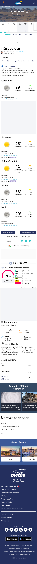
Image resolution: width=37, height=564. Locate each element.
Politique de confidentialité (12, 551)
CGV (22, 546)
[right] (35, 27)
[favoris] (27, 11)
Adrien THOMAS (19, 52)
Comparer (28, 35)
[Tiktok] (30, 530)
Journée (8, 35)
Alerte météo (6, 496)
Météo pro (5, 521)
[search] (34, 2)
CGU (17, 546)
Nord (10, 6)
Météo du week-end (28, 233)
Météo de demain (8, 233)
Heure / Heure (18, 35)
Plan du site (28, 546)
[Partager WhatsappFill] (30, 241)
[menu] (2, 2)
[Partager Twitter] (22, 241)
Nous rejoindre (6, 502)
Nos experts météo (8, 489)
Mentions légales (10, 546)
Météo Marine (6, 518)
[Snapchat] (16, 530)
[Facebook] (7, 530)
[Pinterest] (26, 530)
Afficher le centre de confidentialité (19, 554)
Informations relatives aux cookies (19, 549)
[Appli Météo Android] (25, 539)
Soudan (6, 6)
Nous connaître (7, 499)
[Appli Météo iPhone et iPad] (12, 539)
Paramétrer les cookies (28, 551)
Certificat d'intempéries (10, 493)
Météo (2, 6)
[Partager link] (14, 241)
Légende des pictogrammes (12, 508)
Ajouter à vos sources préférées (20, 245)
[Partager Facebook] (18, 241)
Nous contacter (7, 505)
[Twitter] (11, 530)
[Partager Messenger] (26, 241)
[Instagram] (21, 530)
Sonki (14, 6)
